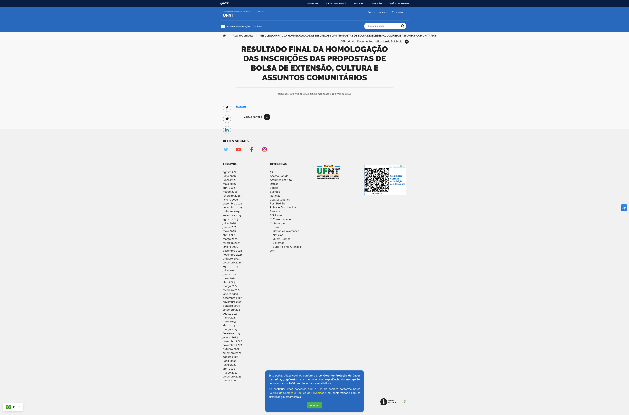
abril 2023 (229, 325)
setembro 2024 (232, 262)
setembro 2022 (232, 353)
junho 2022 (229, 364)
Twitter (226, 149)
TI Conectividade (280, 219)
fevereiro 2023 (231, 333)
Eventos (275, 191)
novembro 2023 (232, 301)
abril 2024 (229, 282)
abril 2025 (229, 235)
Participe (358, 3)
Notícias (275, 195)
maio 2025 (229, 231)
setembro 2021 (232, 376)
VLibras (399, 12)
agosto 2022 (230, 356)
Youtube (238, 149)
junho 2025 (229, 227)
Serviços (275, 211)
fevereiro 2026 (232, 195)
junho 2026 (230, 180)
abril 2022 (229, 368)
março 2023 (230, 329)
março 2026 (230, 191)
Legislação (376, 3)
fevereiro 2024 (231, 290)
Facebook (251, 149)
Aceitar (314, 405)
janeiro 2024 (230, 294)
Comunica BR (312, 3)
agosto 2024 (230, 266)
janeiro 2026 (230, 199)
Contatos (258, 26)
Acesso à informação (336, 3)
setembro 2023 (232, 309)
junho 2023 (229, 317)
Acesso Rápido (279, 176)
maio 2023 (229, 321)
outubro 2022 (231, 349)
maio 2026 (229, 183)
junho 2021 (229, 380)
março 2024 (230, 286)
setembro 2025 (232, 215)
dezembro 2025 (232, 203)
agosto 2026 (230, 172)
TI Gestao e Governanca (284, 231)
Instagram (264, 149)
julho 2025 (229, 223)
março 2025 (230, 239)
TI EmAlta (276, 227)
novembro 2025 (232, 207)
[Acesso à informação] (388, 401)
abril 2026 (229, 187)
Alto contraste (380, 12)
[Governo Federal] (405, 401)
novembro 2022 (232, 345)
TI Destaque (277, 223)
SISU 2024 (276, 215)
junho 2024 (229, 274)
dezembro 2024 (232, 250)
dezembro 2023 (232, 297)
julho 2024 (229, 270)
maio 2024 (229, 278)
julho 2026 (229, 176)
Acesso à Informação (238, 26)
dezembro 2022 (232, 341)
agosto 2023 (230, 313)
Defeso (274, 183)
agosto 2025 (230, 219)
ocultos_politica (280, 199)
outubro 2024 (231, 258)
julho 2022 (229, 360)
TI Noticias (276, 235)
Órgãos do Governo (399, 3)
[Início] (224, 36)
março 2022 (230, 372)
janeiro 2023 (230, 337)
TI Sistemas (277, 242)
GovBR (224, 3)
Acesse (241, 106)
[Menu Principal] (223, 26)
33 (271, 172)
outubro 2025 (231, 211)
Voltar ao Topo (253, 117)
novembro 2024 (232, 254)
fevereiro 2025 (231, 242)
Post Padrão (277, 203)
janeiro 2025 (230, 246)
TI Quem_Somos (280, 239)
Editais (274, 187)
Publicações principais (284, 207)
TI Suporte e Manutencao (285, 246)
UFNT (228, 15)
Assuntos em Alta (242, 35)
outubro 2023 (231, 305)
